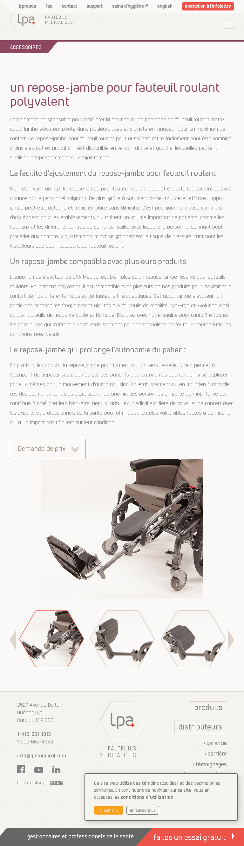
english (165, 6)
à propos (27, 6)
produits (208, 708)
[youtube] (38, 770)
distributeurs (200, 727)
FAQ (49, 6)
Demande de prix (41, 449)
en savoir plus (143, 810)
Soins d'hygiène (128, 6)
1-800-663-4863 (35, 741)
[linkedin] (56, 769)
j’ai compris (109, 810)
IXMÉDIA (56, 782)
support (95, 6)
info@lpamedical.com (41, 755)
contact (69, 6)
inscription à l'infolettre (208, 6)
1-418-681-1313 (34, 734)
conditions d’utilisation (147, 797)
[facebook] (21, 769)
